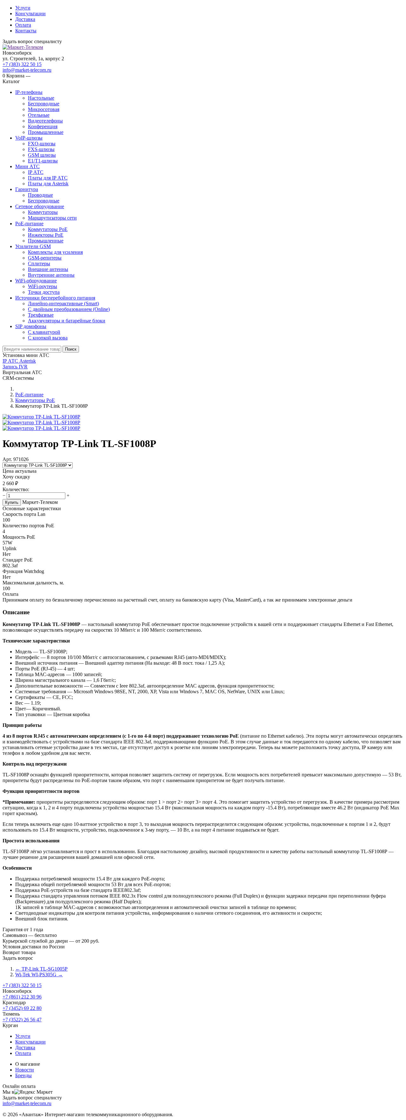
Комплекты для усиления (55, 252)
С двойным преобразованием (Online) (69, 309)
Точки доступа (44, 292)
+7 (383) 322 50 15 (22, 64)
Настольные (41, 98)
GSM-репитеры (45, 257)
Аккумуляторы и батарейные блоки (66, 320)
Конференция (42, 126)
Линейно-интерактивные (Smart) (63, 303)
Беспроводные (43, 103)
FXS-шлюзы (41, 149)
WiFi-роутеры (42, 286)
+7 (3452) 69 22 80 (22, 1008)
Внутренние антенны (51, 275)
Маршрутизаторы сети (52, 218)
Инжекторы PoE (45, 235)
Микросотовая (43, 109)
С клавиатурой (44, 332)
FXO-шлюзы (42, 143)
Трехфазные (41, 315)
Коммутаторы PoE (48, 229)
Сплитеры (39, 263)
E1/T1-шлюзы (43, 160)
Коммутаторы (43, 212)
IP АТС (35, 172)
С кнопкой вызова (48, 337)
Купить (11, 502)
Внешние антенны (48, 269)
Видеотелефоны (45, 120)
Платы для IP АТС (48, 178)
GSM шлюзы (42, 155)
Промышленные (45, 132)
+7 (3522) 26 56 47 (22, 1019)
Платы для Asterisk (48, 183)
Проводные (40, 195)
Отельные (38, 115)
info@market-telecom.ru (27, 70)
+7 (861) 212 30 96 (22, 996)
